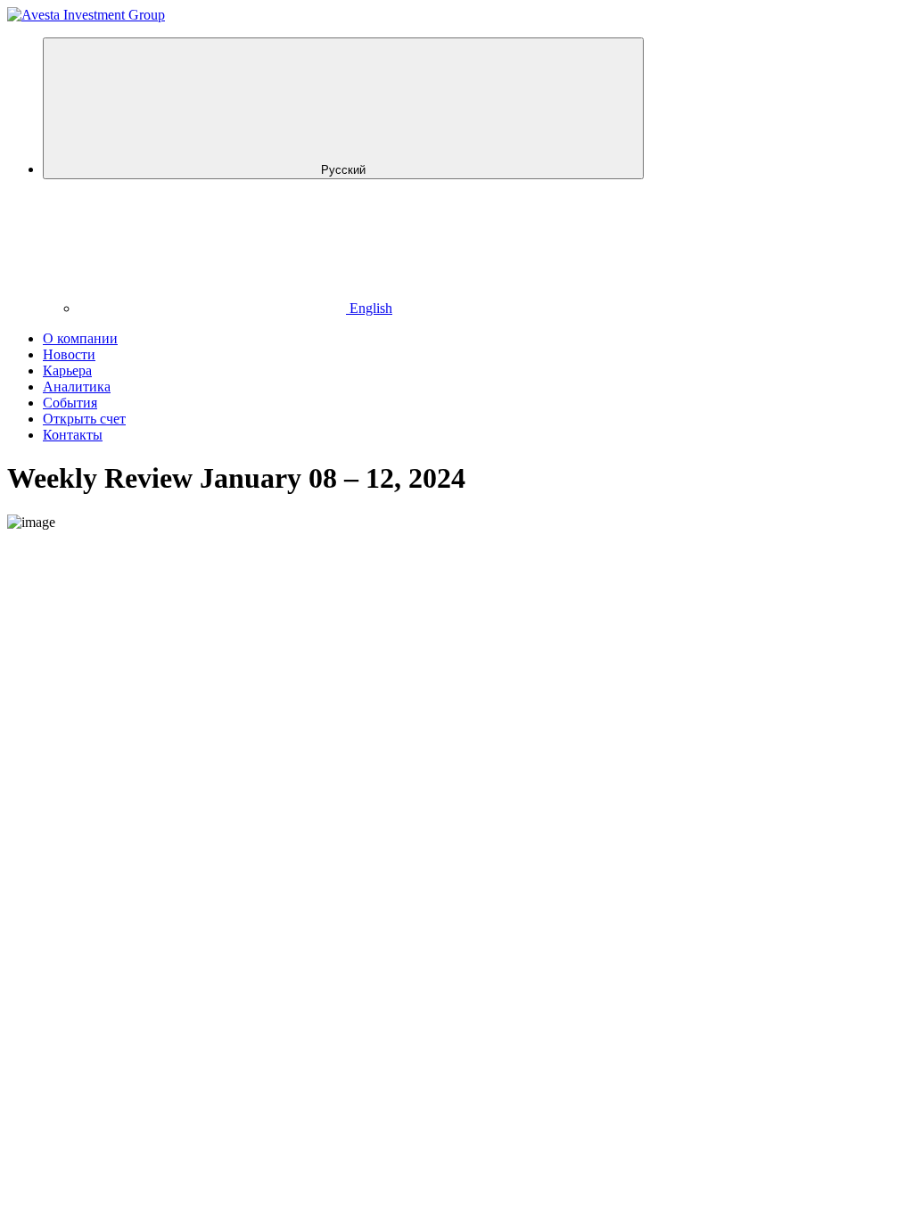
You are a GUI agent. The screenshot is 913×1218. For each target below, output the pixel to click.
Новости (69, 354)
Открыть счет (84, 418)
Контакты (73, 434)
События (70, 402)
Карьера (67, 370)
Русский (343, 170)
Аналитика (77, 386)
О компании (80, 338)
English (369, 308)
